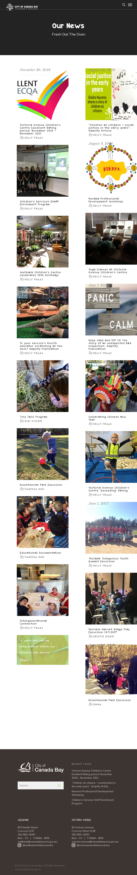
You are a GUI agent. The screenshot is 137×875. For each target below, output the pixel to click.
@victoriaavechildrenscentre (91, 845)
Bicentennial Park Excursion (41, 485)
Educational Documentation (40, 553)
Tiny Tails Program (33, 417)
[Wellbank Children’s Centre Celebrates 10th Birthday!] (42, 266)
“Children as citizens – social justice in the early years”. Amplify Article (111, 128)
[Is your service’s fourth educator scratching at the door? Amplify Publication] (42, 337)
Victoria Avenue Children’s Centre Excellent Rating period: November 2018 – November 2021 (92, 774)
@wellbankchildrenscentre (35, 845)
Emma (97, 704)
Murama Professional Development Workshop (92, 793)
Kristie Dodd (103, 636)
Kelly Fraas (34, 137)
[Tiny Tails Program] (42, 411)
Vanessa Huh (34, 489)
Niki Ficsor (33, 421)
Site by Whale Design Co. (28, 869)
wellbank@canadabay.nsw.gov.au (37, 841)
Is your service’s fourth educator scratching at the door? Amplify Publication (41, 346)
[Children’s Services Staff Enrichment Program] (42, 195)
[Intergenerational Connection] (42, 615)
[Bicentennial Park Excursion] (42, 479)
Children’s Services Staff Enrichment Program (93, 801)
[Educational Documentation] (42, 547)
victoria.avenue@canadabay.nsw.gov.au (95, 841)
